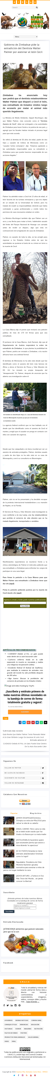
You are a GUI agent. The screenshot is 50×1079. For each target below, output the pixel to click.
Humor (18, 1029)
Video (7, 1041)
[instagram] (22, 2)
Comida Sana (36, 1020)
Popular (14, 813)
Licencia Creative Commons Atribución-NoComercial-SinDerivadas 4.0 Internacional (25, 1056)
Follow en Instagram (14, 783)
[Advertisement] (21, 629)
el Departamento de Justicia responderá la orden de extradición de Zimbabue (25, 345)
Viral (14, 1041)
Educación (35, 1024)
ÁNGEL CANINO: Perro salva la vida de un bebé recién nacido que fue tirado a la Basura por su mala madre (31, 831)
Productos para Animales (15, 1037)
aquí (19, 593)
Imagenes (27, 1029)
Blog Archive (36, 813)
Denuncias (24, 1024)
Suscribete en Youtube (15, 778)
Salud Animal (33, 1037)
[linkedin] (12, 1005)
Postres (24, 1033)
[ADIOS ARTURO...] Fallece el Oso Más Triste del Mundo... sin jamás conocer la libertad (30, 878)
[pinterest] (35, 2)
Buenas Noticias (22, 1020)
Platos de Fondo (11, 1033)
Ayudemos (8, 1020)
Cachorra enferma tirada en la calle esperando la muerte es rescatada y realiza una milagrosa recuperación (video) (25, 662)
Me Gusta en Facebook (15, 773)
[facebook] (18, 2)
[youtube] (30, 2)
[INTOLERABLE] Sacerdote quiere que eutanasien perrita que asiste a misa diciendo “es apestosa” (30, 842)
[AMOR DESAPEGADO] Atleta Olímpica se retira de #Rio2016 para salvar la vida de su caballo (31, 820)
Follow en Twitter (13, 768)
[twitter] (14, 2)
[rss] (26, 2)
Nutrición (38, 1029)
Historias (8, 1029)
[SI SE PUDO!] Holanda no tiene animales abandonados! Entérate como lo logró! (29, 853)
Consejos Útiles (11, 1024)
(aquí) (11, 584)
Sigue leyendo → (32, 1001)
